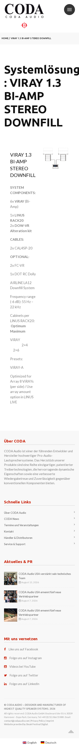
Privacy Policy (38, 720)
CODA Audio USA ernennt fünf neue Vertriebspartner (40, 594)
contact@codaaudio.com (16, 720)
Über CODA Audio (15, 512)
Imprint (50, 720)
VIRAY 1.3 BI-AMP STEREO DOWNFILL (31, 38)
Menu (69, 9)
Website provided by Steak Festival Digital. (26, 724)
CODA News (11, 518)
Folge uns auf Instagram (25, 658)
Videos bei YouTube (22, 666)
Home (5, 38)
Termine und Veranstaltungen (21, 525)
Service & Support (14, 544)
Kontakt (9, 531)
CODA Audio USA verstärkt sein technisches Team (45, 576)
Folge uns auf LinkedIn (24, 684)
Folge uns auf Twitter (24, 675)
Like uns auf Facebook (23, 649)
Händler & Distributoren (18, 537)
